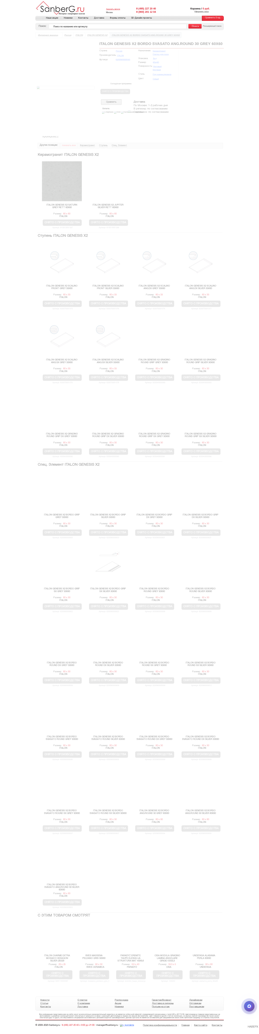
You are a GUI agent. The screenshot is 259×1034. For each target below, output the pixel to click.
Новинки (68, 18)
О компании (83, 1003)
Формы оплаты (117, 18)
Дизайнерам (195, 1000)
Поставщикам (196, 1007)
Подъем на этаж (161, 1007)
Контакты (83, 18)
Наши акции (52, 18)
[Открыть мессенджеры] (249, 1006)
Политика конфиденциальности (160, 1025)
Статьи (44, 1003)
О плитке (82, 1000)
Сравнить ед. (213, 18)
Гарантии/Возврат (161, 1000)
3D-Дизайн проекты (141, 18)
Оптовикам (195, 1003)
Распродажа (121, 1000)
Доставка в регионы (163, 1003)
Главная (39, 18)
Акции (118, 1003)
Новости (44, 1000)
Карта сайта (200, 1025)
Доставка (99, 18)
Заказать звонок (113, 9)
